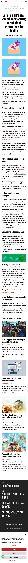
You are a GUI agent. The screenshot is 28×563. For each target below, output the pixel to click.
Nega (14, 553)
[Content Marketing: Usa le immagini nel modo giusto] (14, 434)
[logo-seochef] (4, 2)
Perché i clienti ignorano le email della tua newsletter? (12, 416)
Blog (3, 345)
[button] (25, 534)
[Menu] (26, 2)
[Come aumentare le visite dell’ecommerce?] (14, 361)
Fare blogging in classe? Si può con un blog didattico (13, 340)
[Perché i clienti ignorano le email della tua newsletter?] (14, 397)
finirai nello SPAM (6, 140)
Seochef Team (9, 35)
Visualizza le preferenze (14, 557)
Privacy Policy (16, 560)
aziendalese (21, 170)
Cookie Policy (11, 560)
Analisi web (5, 383)
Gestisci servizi (14, 545)
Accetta (14, 549)
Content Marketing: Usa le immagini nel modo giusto (11, 455)
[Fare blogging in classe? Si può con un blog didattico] (14, 322)
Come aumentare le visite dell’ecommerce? (11, 379)
